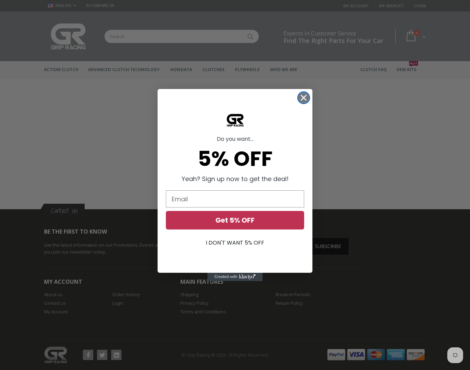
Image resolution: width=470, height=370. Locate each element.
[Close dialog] (304, 98)
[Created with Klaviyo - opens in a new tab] (235, 277)
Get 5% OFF (235, 220)
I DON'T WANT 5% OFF (235, 243)
